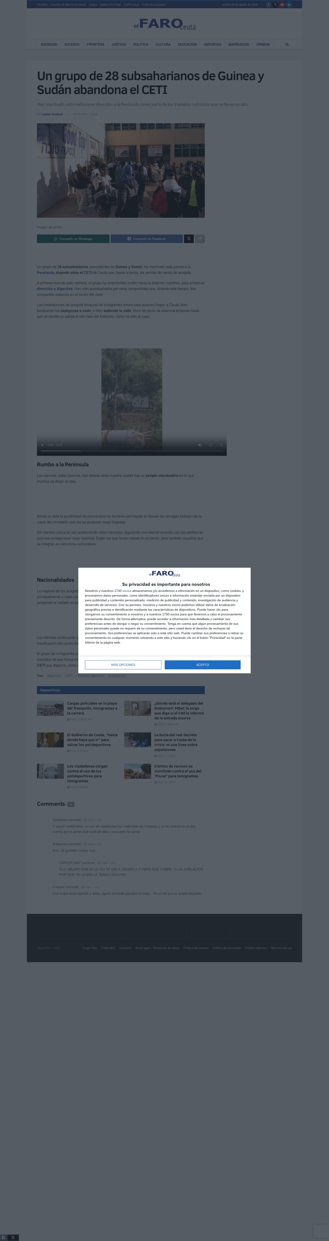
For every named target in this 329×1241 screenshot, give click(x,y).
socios (126, 590)
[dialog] (164, 621)
